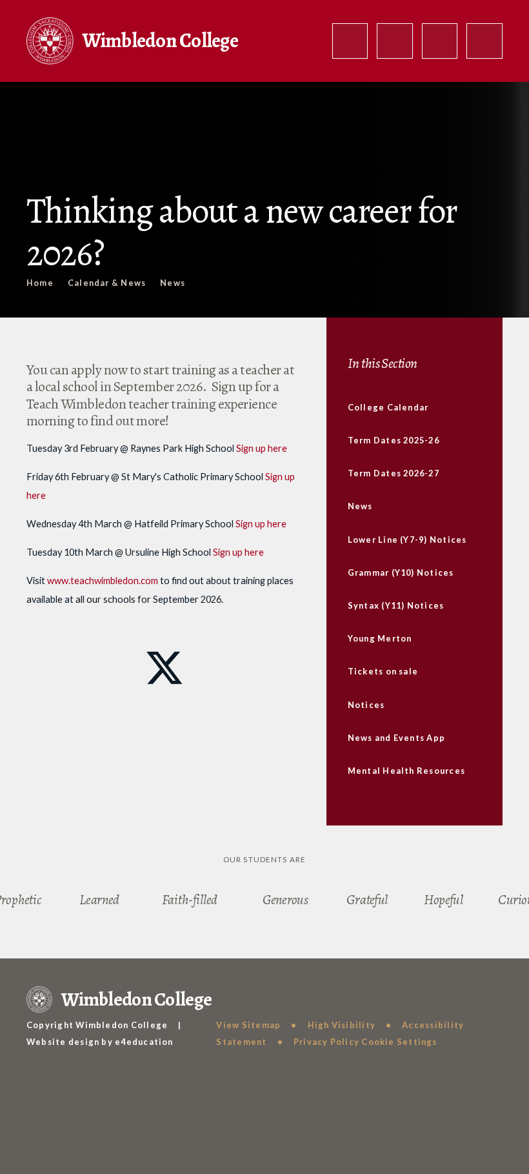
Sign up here (261, 448)
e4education (144, 1042)
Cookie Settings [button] (399, 1042)
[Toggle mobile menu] (484, 41)
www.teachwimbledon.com (102, 580)
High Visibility (341, 1025)
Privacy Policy (326, 1042)
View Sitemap (248, 1025)
